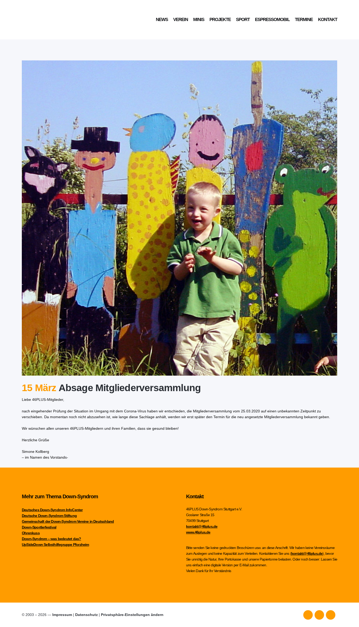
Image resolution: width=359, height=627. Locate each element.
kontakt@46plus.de (201, 526)
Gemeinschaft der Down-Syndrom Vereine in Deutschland (68, 521)
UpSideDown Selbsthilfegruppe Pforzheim (55, 544)
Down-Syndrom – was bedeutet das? (51, 539)
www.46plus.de (198, 532)
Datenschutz (86, 615)
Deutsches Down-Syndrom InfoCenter (52, 510)
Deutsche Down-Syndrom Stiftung (49, 516)
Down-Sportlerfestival (39, 527)
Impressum (62, 615)
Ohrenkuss (31, 533)
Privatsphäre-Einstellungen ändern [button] (132, 615)
